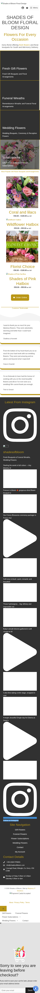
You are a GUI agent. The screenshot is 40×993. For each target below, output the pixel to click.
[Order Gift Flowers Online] (19, 65)
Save (30, 990)
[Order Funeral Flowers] (19, 95)
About (11, 902)
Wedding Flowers (20, 843)
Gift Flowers (20, 830)
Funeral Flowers (20, 834)
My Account (20, 852)
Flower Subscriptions (20, 839)
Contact (20, 847)
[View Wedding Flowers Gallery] (20, 125)
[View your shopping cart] (27, 7)
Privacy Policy (19, 902)
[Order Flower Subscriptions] (19, 154)
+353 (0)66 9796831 (13, 862)
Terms (27, 902)
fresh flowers (24, 45)
